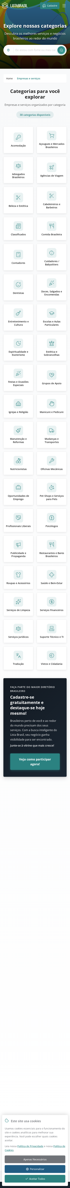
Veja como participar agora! (35, 761)
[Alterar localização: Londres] (9, 50)
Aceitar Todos (37, 1178)
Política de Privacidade (30, 1146)
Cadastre (52, 5)
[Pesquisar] (61, 50)
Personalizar (37, 1169)
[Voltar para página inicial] (15, 5)
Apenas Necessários (35, 1159)
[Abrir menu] (64, 6)
